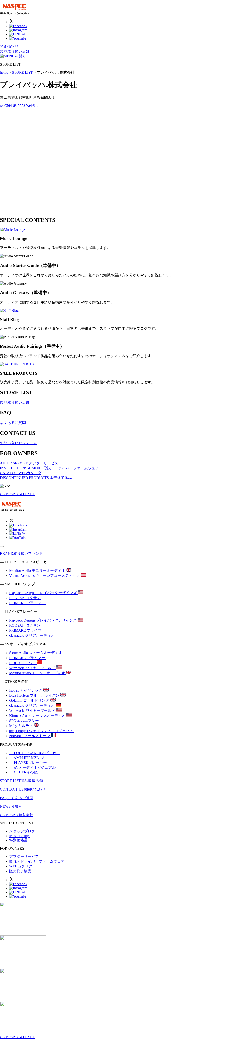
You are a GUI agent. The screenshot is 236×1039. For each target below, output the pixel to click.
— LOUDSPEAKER (34, 753)
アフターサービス (24, 856)
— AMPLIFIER (26, 758)
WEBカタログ (20, 866)
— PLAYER (28, 763)
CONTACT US (23, 789)
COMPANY (16, 815)
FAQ (16, 798)
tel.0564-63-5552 (12, 106)
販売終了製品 (20, 871)
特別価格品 (9, 46)
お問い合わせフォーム (18, 443)
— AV (32, 767)
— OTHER (23, 772)
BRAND (21, 553)
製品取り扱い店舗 (15, 51)
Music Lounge (19, 836)
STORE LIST (21, 781)
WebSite (32, 106)
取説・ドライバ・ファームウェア (37, 861)
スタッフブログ (22, 831)
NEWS (12, 806)
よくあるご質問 (13, 423)
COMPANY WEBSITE (17, 494)
